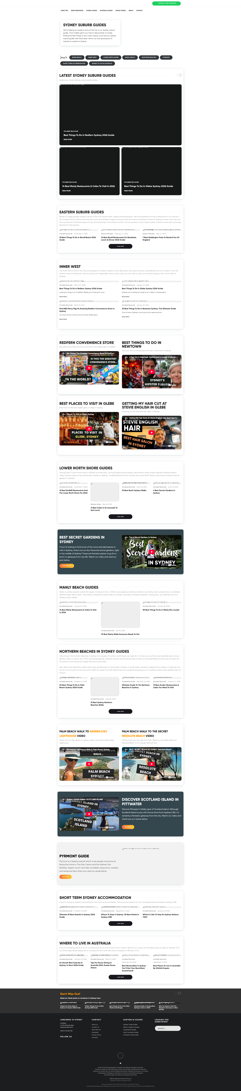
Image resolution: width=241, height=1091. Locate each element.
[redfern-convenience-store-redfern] (89, 301)
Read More (63, 297)
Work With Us (96, 1030)
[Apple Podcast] (176, 10)
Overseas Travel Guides (131, 1035)
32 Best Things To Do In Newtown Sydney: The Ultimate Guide (149, 308)
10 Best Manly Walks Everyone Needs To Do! (120, 634)
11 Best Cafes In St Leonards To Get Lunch (104, 509)
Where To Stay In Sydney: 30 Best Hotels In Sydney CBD (120, 915)
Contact (139, 10)
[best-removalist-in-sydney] (136, 955)
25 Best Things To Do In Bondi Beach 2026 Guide (77, 238)
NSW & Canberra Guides (131, 1027)
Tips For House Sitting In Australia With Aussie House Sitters (103, 965)
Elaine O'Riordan (107, 234)
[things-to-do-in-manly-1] (162, 602)
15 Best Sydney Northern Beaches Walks (101, 703)
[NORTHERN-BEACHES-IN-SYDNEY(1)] (136, 678)
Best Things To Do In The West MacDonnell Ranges (120, 1007)
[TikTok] (171, 10)
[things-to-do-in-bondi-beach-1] (78, 230)
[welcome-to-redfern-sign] (89, 281)
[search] (178, 1028)
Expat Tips (64, 10)
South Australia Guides (130, 1032)
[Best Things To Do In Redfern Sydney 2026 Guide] (120, 114)
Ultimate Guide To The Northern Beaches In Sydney (136, 686)
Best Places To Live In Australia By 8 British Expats (166, 967)
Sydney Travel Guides (130, 1024)
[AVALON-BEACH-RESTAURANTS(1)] (167, 678)
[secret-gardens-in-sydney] (167, 483)
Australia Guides (106, 10)
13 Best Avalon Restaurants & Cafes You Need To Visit (166, 686)
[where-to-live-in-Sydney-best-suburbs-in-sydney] (73, 955)
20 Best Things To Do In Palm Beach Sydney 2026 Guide (71, 686)
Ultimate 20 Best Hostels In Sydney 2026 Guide (77, 915)
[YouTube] (169, 10)
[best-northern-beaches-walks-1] (105, 686)
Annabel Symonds (65, 234)
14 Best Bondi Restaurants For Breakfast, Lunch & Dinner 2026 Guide (119, 238)
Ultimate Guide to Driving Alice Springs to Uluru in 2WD (144, 1007)
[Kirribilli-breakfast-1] (73, 483)
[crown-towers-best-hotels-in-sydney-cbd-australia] (120, 907)
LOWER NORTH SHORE (111, 57)
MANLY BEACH (130, 57)
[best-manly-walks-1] (120, 615)
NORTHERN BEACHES (149, 57)
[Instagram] (166, 10)
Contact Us (95, 1027)
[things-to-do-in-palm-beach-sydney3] (73, 678)
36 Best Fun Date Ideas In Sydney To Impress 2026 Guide (70, 1007)
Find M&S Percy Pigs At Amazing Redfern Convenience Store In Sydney (87, 309)
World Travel (121, 10)
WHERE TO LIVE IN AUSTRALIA (102, 63)
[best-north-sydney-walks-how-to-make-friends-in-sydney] (136, 483)
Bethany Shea (96, 504)
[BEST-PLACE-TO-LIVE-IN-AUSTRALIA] (167, 955)
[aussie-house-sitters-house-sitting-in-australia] (105, 955)
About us (95, 1024)
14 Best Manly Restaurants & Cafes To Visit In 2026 (77, 611)
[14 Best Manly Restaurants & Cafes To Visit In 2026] (89, 171)
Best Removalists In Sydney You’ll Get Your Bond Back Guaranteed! (134, 968)
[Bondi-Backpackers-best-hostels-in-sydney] (78, 907)
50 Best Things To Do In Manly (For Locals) (161, 610)
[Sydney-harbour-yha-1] (162, 907)
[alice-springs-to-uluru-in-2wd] (145, 1003)
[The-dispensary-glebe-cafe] (152, 281)
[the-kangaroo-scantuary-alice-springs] (170, 1003)
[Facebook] (163, 10)
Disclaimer (95, 1032)
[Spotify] (174, 10)
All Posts (95, 1037)
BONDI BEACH (77, 57)
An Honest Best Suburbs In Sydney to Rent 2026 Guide (71, 964)
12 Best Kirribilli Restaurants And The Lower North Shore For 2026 (73, 491)
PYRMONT (166, 57)
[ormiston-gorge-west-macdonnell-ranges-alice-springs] (96, 1003)
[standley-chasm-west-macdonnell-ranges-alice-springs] (120, 1003)
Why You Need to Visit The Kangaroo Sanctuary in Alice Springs (168, 1007)
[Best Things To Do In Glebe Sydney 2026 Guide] (151, 171)
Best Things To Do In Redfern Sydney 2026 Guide (80, 288)
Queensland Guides (129, 1030)
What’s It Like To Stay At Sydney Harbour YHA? (161, 915)
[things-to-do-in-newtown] (152, 301)
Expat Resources (77, 10)
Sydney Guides (91, 10)
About (131, 10)
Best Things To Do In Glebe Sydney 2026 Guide (142, 288)
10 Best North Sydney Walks (134, 490)
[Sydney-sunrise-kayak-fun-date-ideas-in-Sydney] (71, 1003)
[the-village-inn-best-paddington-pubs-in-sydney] (162, 230)
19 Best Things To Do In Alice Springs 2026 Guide (94, 1007)
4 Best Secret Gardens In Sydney (164, 491)
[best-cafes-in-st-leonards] (105, 492)
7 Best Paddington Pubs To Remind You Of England (161, 238)
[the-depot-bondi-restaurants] (120, 230)
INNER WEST (92, 57)
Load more (120, 246)
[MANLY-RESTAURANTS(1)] (78, 602)
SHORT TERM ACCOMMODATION (74, 63)
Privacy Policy (96, 1035)
